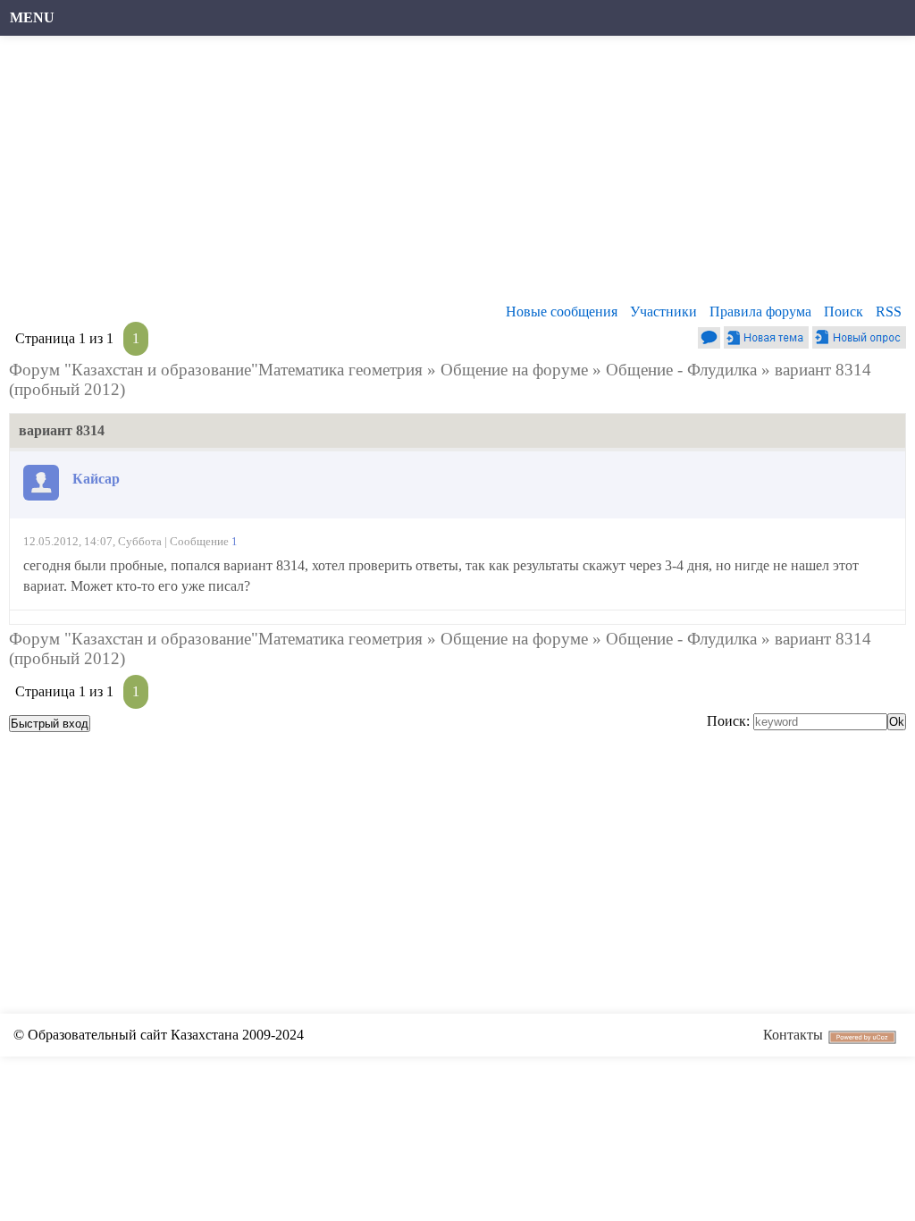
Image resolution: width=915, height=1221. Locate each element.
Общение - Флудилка (681, 369)
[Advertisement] (448, 174)
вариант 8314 (823, 369)
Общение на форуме (514, 369)
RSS (889, 311)
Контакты (793, 1034)
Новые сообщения (561, 311)
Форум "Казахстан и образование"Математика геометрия (216, 369)
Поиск (843, 311)
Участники (663, 311)
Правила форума (760, 311)
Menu (32, 17)
